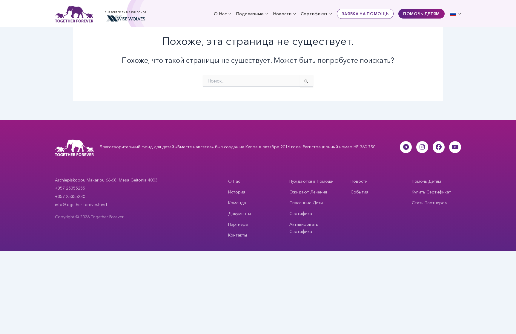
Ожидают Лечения (308, 192)
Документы (239, 213)
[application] (229, 13)
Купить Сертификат (431, 192)
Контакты (237, 235)
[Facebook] (439, 147)
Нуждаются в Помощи (311, 181)
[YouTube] (455, 147)
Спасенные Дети (306, 202)
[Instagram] (422, 147)
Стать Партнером (430, 202)
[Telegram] (406, 147)
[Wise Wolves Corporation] (125, 18)
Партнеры (238, 224)
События (359, 192)
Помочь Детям (421, 13)
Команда (237, 202)
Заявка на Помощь (365, 13)
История (236, 192)
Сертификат (314, 13)
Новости (282, 13)
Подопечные (250, 13)
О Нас (220, 13)
